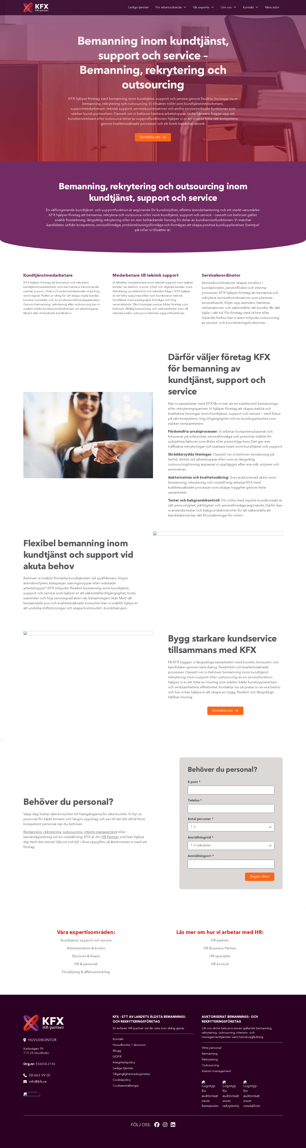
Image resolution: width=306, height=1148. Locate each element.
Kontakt (248, 7)
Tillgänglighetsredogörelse (131, 1074)
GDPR (117, 1056)
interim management (100, 832)
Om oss (226, 7)
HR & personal (86, 964)
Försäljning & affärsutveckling (86, 972)
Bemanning (32, 832)
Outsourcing (210, 1065)
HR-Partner (110, 837)
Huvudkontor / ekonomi (129, 1045)
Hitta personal (211, 1048)
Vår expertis (201, 7)
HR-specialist (219, 956)
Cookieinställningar (126, 1085)
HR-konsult (220, 964)
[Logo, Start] (36, 7)
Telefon (195, 800)
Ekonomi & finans (86, 956)
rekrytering (52, 832)
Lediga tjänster (138, 7)
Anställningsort (201, 856)
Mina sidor (272, 7)
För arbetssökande (168, 7)
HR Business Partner (220, 948)
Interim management (216, 1071)
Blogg (117, 1051)
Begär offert (259, 876)
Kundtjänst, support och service (86, 940)
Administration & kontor (86, 948)
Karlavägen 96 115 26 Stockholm (36, 1051)
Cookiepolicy (122, 1080)
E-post (194, 782)
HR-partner (220, 940)
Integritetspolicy (124, 1062)
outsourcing (72, 832)
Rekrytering (210, 1059)
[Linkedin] (173, 1125)
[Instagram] (165, 1125)
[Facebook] (156, 1125)
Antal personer (201, 819)
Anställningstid (200, 837)
